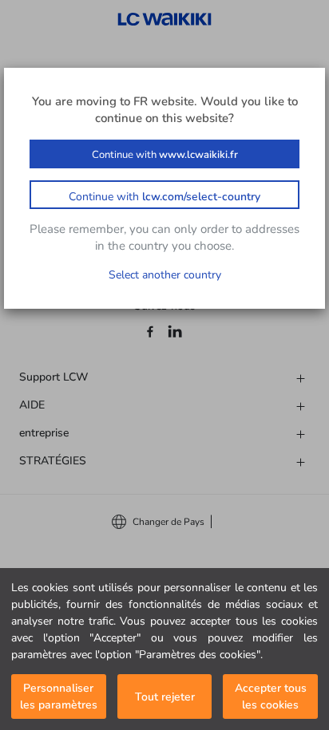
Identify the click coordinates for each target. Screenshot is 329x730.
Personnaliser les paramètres (58, 696)
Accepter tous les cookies (271, 696)
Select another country (165, 274)
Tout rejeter (165, 696)
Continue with (165, 155)
